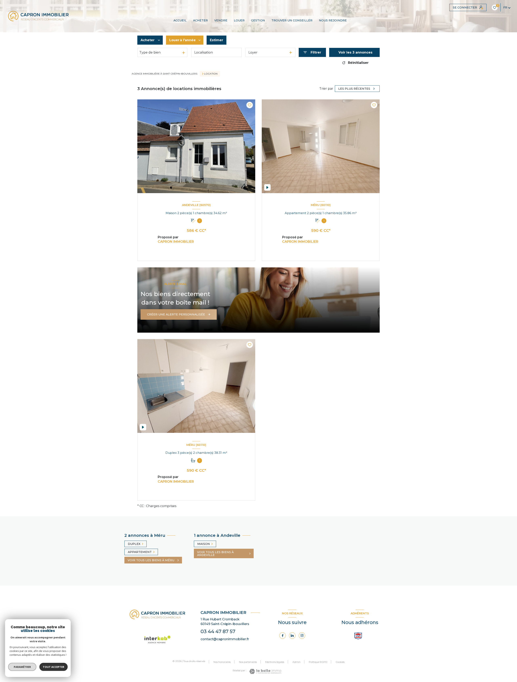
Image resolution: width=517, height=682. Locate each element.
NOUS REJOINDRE (333, 20)
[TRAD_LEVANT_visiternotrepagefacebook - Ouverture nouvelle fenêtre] (282, 635)
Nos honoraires (222, 661)
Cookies (340, 662)
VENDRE (220, 20)
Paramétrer (22, 667)
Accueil (180, 20)
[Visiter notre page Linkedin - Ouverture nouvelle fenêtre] (292, 635)
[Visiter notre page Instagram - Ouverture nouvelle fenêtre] (302, 635)
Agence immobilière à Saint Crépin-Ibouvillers (164, 73)
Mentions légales (274, 661)
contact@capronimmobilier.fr (225, 639)
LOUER (239, 20)
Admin (296, 661)
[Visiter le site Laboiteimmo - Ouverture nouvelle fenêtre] (265, 671)
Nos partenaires (248, 661)
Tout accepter (53, 667)
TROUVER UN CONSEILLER (291, 20)
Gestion (258, 20)
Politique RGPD (318, 661)
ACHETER (200, 20)
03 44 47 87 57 (218, 631)
